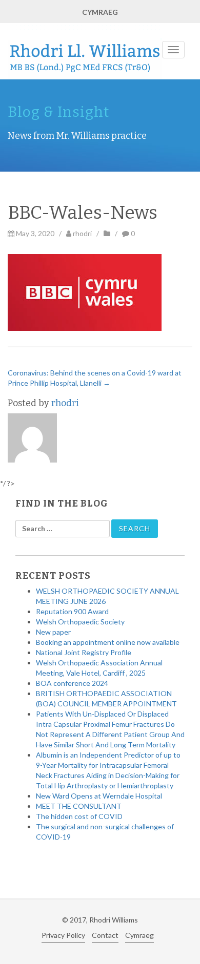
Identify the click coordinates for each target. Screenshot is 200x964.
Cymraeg (139, 935)
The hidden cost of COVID (79, 816)
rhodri (82, 233)
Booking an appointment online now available (107, 642)
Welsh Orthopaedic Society (80, 621)
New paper (53, 631)
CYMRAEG (100, 12)
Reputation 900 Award (72, 611)
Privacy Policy (63, 935)
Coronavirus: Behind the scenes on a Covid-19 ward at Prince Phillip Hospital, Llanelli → (95, 377)
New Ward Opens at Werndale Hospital (99, 795)
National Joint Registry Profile (83, 652)
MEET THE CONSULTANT (79, 806)
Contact (105, 935)
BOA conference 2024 (72, 683)
